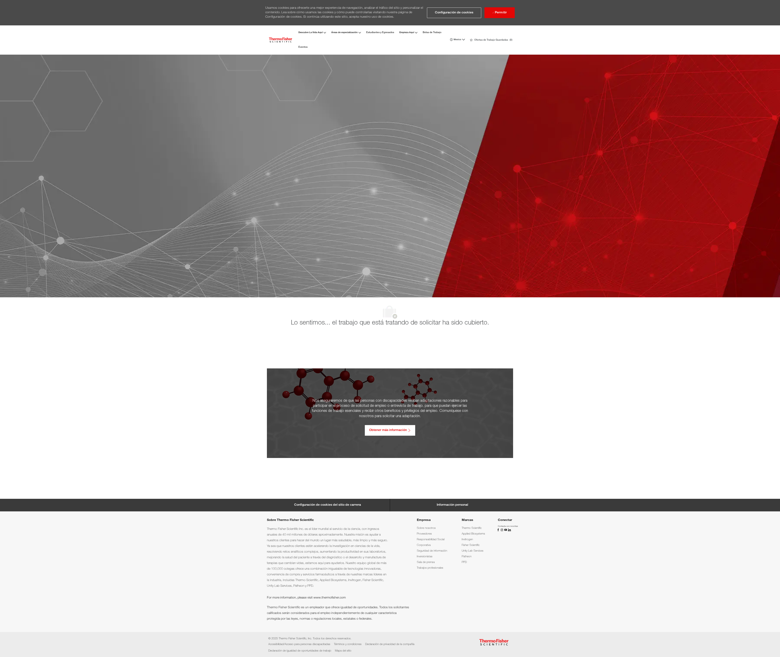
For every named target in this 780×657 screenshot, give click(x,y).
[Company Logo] (280, 40)
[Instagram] (502, 530)
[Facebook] (498, 530)
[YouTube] (506, 530)
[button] (454, 13)
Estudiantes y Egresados (380, 32)
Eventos (303, 47)
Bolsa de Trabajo (432, 32)
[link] (426, 528)
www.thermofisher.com (329, 598)
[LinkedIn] (509, 530)
